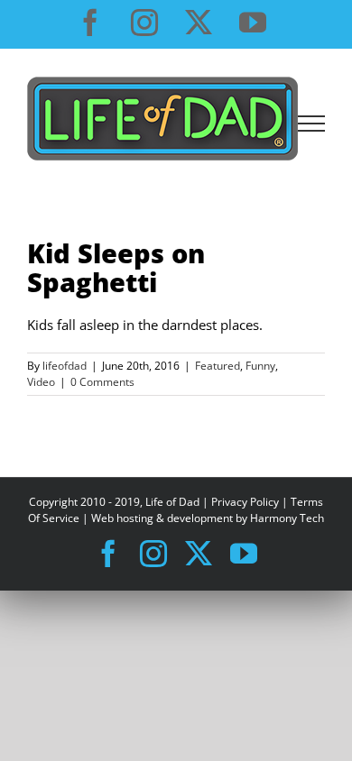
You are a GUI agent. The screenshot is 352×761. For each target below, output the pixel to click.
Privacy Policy (245, 501)
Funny (260, 365)
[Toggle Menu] (312, 123)
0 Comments (102, 382)
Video (41, 382)
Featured (217, 365)
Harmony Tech (287, 518)
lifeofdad (64, 365)
